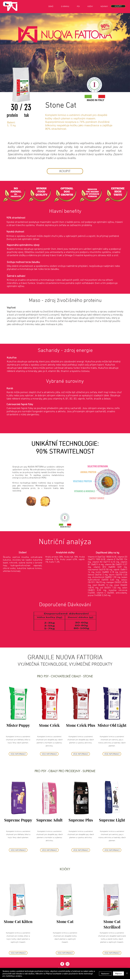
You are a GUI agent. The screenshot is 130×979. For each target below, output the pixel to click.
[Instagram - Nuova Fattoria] (67, 964)
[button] (7, 4)
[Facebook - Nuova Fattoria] (62, 964)
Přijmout (118, 973)
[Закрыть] (126, 973)
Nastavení (105, 973)
